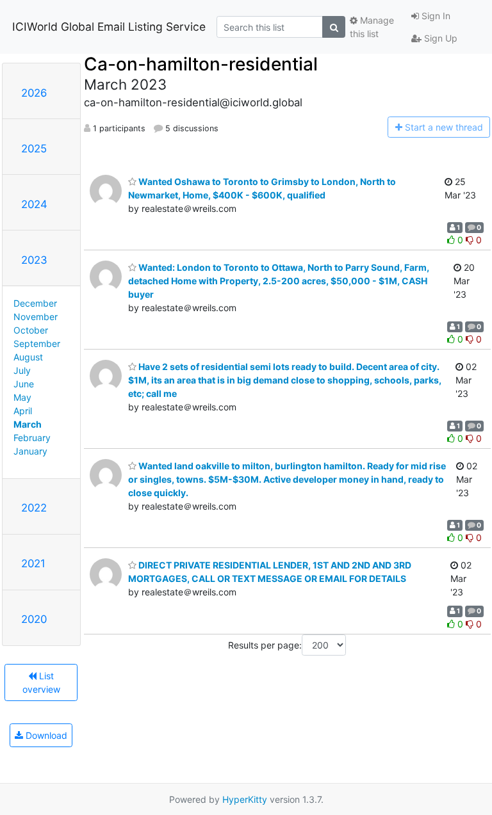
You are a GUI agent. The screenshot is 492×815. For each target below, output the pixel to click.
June (23, 383)
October (30, 330)
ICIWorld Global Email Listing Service (109, 26)
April (22, 410)
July (22, 370)
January (30, 451)
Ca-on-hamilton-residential (201, 64)
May (22, 397)
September (36, 343)
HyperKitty (244, 799)
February (32, 437)
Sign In (434, 15)
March (27, 424)
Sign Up (439, 38)
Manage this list (372, 27)
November (35, 316)
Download (45, 735)
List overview (41, 682)
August (28, 356)
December (35, 303)
